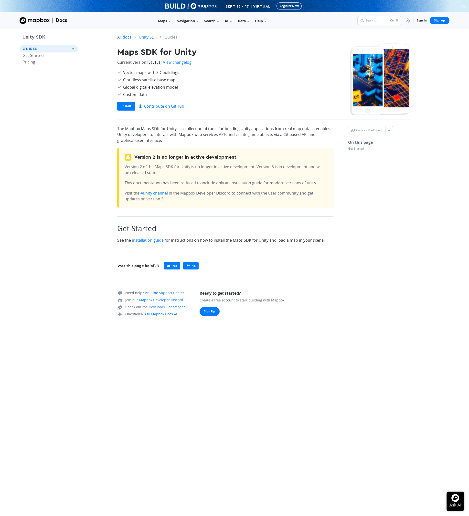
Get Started (33, 55)
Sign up (439, 20)
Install (126, 106)
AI (226, 21)
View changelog (177, 62)
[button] (408, 20)
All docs (124, 37)
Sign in (422, 20)
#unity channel (154, 193)
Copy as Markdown (369, 130)
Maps (162, 21)
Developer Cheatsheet (167, 307)
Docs (61, 20)
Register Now (289, 6)
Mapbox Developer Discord (161, 300)
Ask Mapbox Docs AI (160, 314)
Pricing (28, 62)
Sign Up (209, 311)
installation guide (148, 240)
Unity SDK (33, 37)
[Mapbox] (35, 20)
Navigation (186, 21)
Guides (30, 49)
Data (242, 21)
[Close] (464, 6)
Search (209, 21)
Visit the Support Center (164, 292)
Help (259, 21)
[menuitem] (408, 20)
